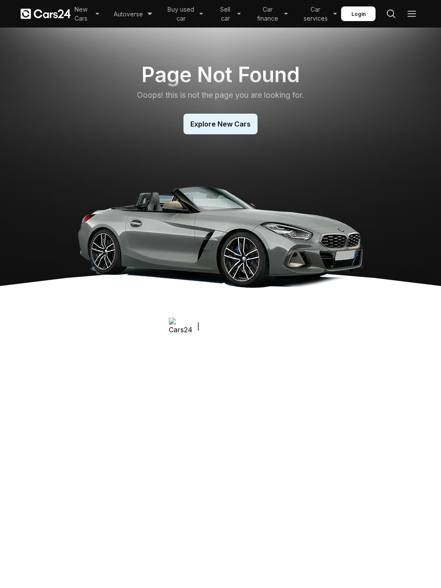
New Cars (81, 14)
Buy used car (181, 14)
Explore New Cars (220, 124)
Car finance (267, 14)
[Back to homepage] (46, 14)
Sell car (225, 14)
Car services (316, 14)
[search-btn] (391, 13)
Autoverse (128, 14)
